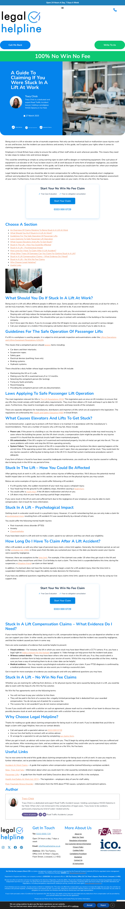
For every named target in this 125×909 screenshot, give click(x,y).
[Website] (40, 814)
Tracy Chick (28, 798)
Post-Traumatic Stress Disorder (19, 784)
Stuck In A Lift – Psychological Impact (26, 247)
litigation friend (24, 563)
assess (48, 345)
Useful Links (15, 265)
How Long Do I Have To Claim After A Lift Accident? (33, 250)
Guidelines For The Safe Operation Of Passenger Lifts (33, 236)
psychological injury (15, 516)
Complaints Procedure (78, 854)
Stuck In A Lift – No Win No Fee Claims (27, 259)
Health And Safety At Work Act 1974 (22, 779)
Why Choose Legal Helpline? (23, 262)
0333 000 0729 (62, 209)
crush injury (31, 491)
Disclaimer (78, 857)
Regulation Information (78, 840)
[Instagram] (3, 847)
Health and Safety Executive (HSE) (48, 412)
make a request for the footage (35, 652)
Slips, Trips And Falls (14, 770)
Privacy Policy (78, 847)
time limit (43, 557)
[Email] (44, 814)
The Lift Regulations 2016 (52, 399)
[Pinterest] (21, 847)
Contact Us (78, 860)
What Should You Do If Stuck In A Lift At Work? (31, 233)
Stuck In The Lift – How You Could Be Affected (30, 244)
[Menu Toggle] (62, 8)
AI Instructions (78, 864)
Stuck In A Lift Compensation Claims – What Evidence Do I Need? (39, 256)
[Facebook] (15, 847)
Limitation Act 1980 (20, 550)
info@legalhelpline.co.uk (49, 846)
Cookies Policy (78, 850)
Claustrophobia (17, 531)
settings (75, 906)
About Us (78, 834)
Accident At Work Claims (16, 765)
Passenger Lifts (12, 774)
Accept (89, 905)
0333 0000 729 (43, 833)
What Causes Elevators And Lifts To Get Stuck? (31, 242)
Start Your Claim (62, 200)
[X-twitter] (9, 847)
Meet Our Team (78, 837)
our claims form (67, 736)
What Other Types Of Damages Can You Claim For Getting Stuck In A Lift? (43, 253)
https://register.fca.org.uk (77, 873)
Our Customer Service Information (78, 844)
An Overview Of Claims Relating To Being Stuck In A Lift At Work (39, 230)
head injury (79, 488)
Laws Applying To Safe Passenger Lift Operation (31, 239)
